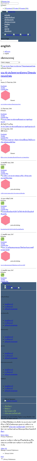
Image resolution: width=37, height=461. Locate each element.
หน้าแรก (7, 51)
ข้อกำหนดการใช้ (10, 411)
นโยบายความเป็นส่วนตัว (13, 413)
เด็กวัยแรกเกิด (9, 20)
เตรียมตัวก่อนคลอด (11, 309)
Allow (7, 435)
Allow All (4, 448)
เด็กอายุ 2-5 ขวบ (10, 22)
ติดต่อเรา (8, 408)
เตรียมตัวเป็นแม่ (10, 17)
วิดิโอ (6, 26)
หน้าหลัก (7, 15)
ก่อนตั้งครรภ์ (9, 304)
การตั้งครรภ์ (9, 306)
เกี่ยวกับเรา (8, 31)
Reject (3, 435)
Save (2, 456)
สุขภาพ (7, 29)
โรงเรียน (7, 24)
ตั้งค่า (2, 431)
